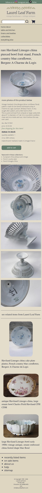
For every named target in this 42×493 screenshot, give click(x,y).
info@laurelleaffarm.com (21, 488)
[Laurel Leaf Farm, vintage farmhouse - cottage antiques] (21, 11)
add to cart (11, 148)
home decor (6, 27)
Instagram (21, 2)
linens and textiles (8, 33)
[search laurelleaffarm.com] (27, 21)
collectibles (5, 36)
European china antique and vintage (15, 157)
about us (9, 463)
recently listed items (15, 457)
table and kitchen (8, 30)
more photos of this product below (17, 100)
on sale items (11, 460)
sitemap (8, 470)
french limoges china (10, 161)
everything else (7, 40)
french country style (10, 159)
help (6, 467)
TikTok (34, 2)
